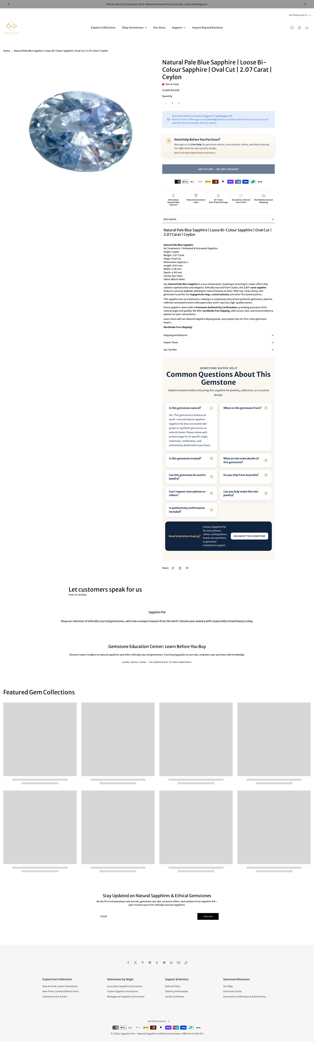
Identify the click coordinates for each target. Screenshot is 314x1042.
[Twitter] (135, 962)
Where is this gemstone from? (242, 408)
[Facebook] (128, 962)
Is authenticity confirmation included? (187, 509)
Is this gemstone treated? (185, 458)
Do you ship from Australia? (241, 475)
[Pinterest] (142, 962)
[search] (292, 27)
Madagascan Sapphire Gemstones (126, 996)
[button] (218, 169)
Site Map (228, 986)
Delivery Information (176, 991)
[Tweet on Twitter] (180, 568)
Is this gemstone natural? (185, 408)
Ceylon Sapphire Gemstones (122, 991)
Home (6, 50)
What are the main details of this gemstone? (241, 460)
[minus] (165, 103)
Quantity (167, 96)
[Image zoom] (77, 133)
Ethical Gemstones (170, 1033)
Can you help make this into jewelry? (240, 493)
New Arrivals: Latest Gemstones (60, 986)
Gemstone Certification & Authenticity (244, 996)
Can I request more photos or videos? (187, 493)
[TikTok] (157, 962)
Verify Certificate (174, 996)
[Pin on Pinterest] (187, 568)
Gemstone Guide (232, 991)
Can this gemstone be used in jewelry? (187, 476)
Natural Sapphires (147, 1033)
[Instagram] (149, 962)
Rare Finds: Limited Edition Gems (61, 991)
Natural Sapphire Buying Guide (203, 319)
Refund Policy (172, 986)
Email (104, 916)
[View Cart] (306, 27)
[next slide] (305, 4)
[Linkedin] (171, 962)
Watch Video (178, 279)
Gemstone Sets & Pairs (55, 996)
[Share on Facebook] (172, 568)
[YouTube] (164, 962)
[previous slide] (9, 4)
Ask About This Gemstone (249, 536)
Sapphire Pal (128, 1033)
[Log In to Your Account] (299, 27)
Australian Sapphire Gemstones (124, 986)
